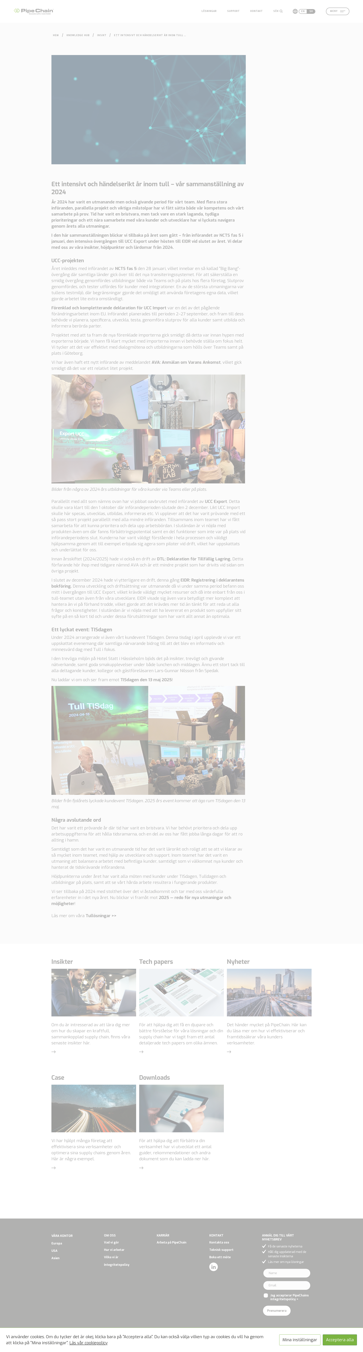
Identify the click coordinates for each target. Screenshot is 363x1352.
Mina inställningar (299, 1340)
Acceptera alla (340, 1340)
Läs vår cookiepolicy (88, 1343)
